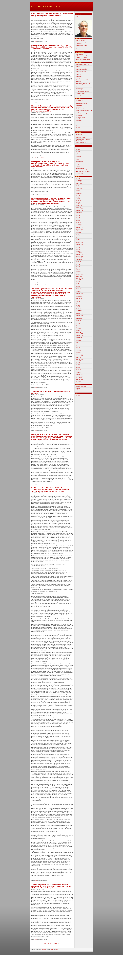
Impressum (78, 388)
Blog (36, 41)
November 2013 (79, 295)
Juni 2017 (78, 234)
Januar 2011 (78, 352)
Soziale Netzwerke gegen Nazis (83, 59)
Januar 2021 (78, 190)
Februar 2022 (79, 188)
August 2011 (78, 340)
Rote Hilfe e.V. (78, 127)
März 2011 (78, 349)
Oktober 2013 (79, 296)
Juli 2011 (78, 342)
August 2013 (78, 300)
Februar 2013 (79, 310)
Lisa (76, 86)
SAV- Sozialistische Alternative (82, 91)
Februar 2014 (79, 290)
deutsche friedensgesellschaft (82, 113)
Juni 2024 (78, 185)
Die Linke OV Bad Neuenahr (82, 73)
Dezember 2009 (79, 374)
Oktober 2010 (79, 357)
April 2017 (78, 236)
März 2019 (78, 203)
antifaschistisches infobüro (82, 55)
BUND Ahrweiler (79, 134)
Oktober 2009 (79, 377)
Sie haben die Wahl (80, 47)
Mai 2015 (78, 266)
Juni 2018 (78, 217)
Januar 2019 (78, 207)
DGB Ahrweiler (79, 115)
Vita (76, 48)
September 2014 (79, 278)
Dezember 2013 (79, 293)
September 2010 (79, 359)
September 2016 (79, 246)
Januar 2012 (78, 332)
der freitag (78, 149)
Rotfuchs (77, 163)
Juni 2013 (78, 303)
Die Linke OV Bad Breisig (81, 71)
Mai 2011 (78, 345)
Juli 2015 (78, 263)
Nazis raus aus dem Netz (81, 57)
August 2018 (78, 214)
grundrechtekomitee (80, 117)
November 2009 (79, 376)
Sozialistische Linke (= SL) (81, 93)
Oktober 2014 (79, 276)
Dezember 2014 (79, 273)
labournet (78, 123)
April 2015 (78, 268)
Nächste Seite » (56, 943)
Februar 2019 (79, 205)
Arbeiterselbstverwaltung (81, 103)
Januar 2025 (78, 182)
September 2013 (79, 298)
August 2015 (78, 261)
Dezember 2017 (79, 227)
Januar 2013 (78, 312)
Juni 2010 (78, 364)
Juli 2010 (78, 362)
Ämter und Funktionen (80, 40)
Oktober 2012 (79, 317)
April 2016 (78, 249)
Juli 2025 (78, 178)
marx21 (77, 159)
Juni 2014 (78, 283)
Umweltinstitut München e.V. (82, 142)
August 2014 (78, 279)
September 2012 (79, 318)
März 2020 (78, 200)
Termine (77, 17)
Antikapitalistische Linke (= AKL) (82, 64)
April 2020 (78, 198)
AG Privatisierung (79, 100)
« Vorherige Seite (48, 943)
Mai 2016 (78, 247)
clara (77, 148)
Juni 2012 (78, 323)
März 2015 (78, 269)
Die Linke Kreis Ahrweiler (81, 69)
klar (76, 154)
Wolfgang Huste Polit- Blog (46, 7)
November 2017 (79, 229)
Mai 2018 (78, 219)
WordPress (44, 949)
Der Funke (78, 151)
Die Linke (78, 66)
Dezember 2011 (79, 333)
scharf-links (78, 164)
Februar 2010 (79, 371)
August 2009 (78, 381)
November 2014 (79, 274)
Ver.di (77, 128)
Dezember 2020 (79, 192)
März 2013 (78, 308)
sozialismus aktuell (80, 168)
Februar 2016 (79, 252)
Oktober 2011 (79, 337)
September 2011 (79, 339)
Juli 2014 (78, 281)
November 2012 (79, 315)
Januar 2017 (78, 241)
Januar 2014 (78, 291)
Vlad (52, 949)
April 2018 (78, 220)
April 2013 (78, 306)
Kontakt (77, 390)
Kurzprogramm (79, 43)
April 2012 (78, 327)
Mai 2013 (78, 305)
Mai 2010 (78, 366)
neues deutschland (80, 161)
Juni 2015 (78, 264)
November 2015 (79, 256)
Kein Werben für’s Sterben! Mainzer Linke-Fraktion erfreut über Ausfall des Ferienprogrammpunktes (52, 14)
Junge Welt (78, 153)
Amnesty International (81, 102)
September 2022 (79, 187)
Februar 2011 (78, 350)
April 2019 (78, 202)
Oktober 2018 (79, 212)
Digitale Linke (78, 76)
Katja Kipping (78, 81)
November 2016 (79, 244)
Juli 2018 (78, 215)
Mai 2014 (78, 285)
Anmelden (78, 395)
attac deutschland (80, 108)
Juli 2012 (78, 322)
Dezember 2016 (79, 242)
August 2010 (78, 360)
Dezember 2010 (79, 354)
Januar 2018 (78, 225)
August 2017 (78, 232)
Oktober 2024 (79, 183)
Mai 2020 (78, 197)
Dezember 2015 (79, 254)
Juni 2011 (78, 344)
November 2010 (79, 355)
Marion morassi (79, 88)
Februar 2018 (79, 224)
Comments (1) (41, 157)
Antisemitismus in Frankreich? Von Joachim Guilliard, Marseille (50, 392)
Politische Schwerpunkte (81, 45)
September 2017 (79, 231)
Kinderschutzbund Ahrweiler (82, 122)
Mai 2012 (78, 325)
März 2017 (78, 237)
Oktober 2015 (79, 258)
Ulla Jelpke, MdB (79, 95)
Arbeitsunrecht (79, 105)
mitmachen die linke (80, 89)
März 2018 (78, 222)
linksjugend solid (79, 84)
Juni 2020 (78, 195)
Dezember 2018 (79, 209)
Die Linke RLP (78, 74)
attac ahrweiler (79, 107)
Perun (56, 949)
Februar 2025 (79, 180)
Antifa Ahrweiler (79, 54)
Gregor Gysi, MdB (79, 78)
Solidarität (78, 166)
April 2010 (78, 367)
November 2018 (79, 210)
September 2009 (79, 379)
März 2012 (78, 328)
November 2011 (79, 335)
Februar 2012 (79, 330)
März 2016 (78, 251)
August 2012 (78, 320)
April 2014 (78, 286)
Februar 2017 (79, 239)
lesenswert (78, 156)
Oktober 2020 (79, 193)
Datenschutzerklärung (81, 42)
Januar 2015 (78, 271)
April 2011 (78, 347)
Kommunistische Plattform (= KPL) (83, 83)
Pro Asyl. (78, 125)
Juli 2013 (78, 301)
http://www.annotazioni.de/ (82, 79)
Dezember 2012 (79, 313)
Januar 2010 (78, 372)
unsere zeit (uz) (79, 173)
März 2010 (78, 369)
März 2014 (78, 288)
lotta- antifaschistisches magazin (83, 158)
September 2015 (79, 259)
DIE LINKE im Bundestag (81, 68)
